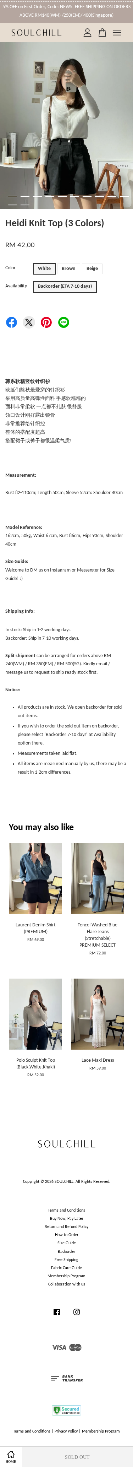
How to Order (66, 1235)
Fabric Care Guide (66, 1268)
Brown (69, 268)
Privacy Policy (66, 1431)
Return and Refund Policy (66, 1227)
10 (124, 196)
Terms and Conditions (66, 1210)
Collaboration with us (66, 1284)
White (44, 268)
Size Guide (66, 1243)
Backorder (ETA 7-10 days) (65, 286)
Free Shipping (66, 1260)
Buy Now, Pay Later (66, 1219)
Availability (16, 286)
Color (10, 268)
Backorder (66, 1252)
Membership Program (66, 1276)
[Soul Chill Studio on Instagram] (77, 1316)
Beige (92, 268)
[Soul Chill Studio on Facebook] (57, 1316)
